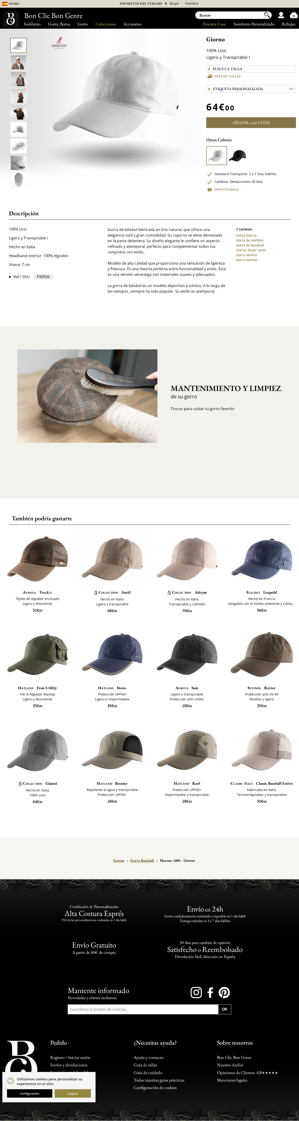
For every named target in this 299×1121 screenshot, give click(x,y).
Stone (112, 687)
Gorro (83, 24)
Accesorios (132, 24)
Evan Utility (37, 687)
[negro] (237, 155)
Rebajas (288, 24)
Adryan (189, 592)
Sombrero (32, 24)
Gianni (40, 783)
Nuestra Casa (214, 24)
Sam (186, 687)
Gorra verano (246, 255)
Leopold (261, 592)
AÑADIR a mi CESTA (251, 122)
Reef (187, 783)
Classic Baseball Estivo (262, 783)
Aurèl (115, 592)
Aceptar (72, 1093)
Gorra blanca (246, 235)
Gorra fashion (247, 260)
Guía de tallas (227, 76)
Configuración (29, 1093)
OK (225, 1009)
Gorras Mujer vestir (251, 250)
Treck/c (37, 592)
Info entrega (226, 189)
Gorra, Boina (59, 24)
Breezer (112, 783)
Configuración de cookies (155, 1088)
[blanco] (216, 155)
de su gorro (222, 391)
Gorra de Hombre (249, 240)
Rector (261, 687)
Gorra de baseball (250, 245)
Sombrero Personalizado (254, 24)
